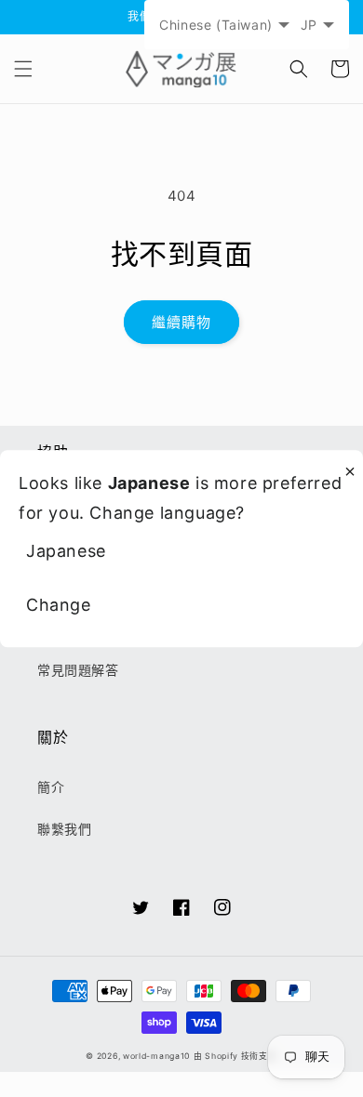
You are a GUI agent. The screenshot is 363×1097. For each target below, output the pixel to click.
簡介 (50, 787)
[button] (23, 68)
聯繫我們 (64, 829)
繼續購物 (181, 322)
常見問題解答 (78, 670)
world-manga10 (156, 1056)
